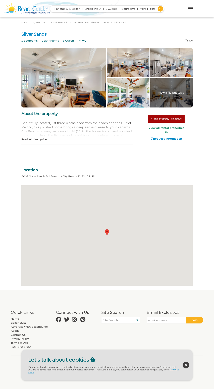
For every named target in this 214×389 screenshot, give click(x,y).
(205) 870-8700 (21, 346)
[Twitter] (67, 320)
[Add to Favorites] (189, 40)
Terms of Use (19, 342)
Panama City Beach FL (33, 22)
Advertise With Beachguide (29, 326)
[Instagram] (75, 320)
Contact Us (18, 334)
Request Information (167, 138)
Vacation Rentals (59, 22)
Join (195, 320)
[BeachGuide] (27, 8)
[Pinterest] (83, 320)
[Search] (137, 320)
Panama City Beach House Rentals (91, 22)
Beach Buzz (18, 322)
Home (15, 318)
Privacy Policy (20, 338)
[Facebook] (59, 320)
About (15, 330)
